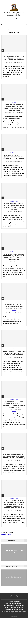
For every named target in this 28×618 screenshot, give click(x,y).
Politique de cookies (16, 607)
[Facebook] (11, 18)
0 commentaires (18, 62)
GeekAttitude (20, 605)
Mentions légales (9, 605)
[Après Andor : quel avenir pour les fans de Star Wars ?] (14, 291)
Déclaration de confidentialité (14, 609)
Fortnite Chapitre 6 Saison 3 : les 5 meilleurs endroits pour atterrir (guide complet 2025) (14, 456)
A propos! (17, 601)
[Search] (26, 24)
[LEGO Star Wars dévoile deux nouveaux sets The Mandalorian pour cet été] (14, 43)
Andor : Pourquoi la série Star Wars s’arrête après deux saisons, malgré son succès (14, 353)
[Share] (3, 50)
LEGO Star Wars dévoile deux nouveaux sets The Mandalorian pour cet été (14, 58)
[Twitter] (13, 18)
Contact (10, 601)
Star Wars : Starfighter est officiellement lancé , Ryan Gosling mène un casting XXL (14, 156)
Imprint (7, 607)
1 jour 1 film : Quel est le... (14, 577)
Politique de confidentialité (14, 603)
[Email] (16, 18)
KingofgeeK (14, 612)
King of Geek (4, 29)
